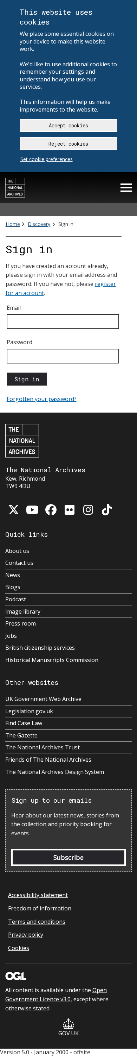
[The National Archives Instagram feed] (88, 509)
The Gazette (21, 735)
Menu (126, 187)
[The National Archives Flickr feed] (69, 509)
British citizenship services (40, 647)
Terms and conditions (36, 921)
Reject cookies (68, 143)
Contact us (19, 563)
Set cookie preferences (46, 159)
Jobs (11, 636)
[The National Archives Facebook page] (51, 509)
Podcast (15, 599)
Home (13, 224)
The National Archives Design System (54, 772)
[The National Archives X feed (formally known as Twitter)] (13, 509)
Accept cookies (68, 125)
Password (19, 342)
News (12, 575)
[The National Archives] (15, 188)
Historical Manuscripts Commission (51, 660)
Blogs (12, 587)
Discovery (39, 224)
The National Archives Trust (42, 747)
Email (14, 308)
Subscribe (68, 857)
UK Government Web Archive (43, 699)
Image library (22, 611)
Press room (20, 623)
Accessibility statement (38, 895)
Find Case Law (23, 723)
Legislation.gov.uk (29, 711)
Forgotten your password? (42, 399)
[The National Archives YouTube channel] (32, 509)
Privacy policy (25, 934)
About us (17, 551)
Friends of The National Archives (48, 759)
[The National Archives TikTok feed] (106, 509)
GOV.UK (68, 1033)
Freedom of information (39, 908)
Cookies (18, 948)
